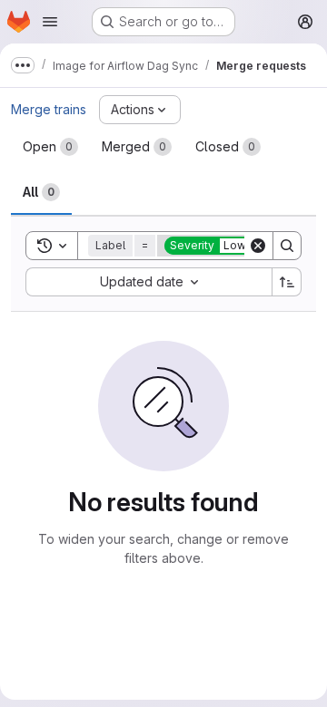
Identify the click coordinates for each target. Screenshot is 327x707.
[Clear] (258, 246)
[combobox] (148, 281)
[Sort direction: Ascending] (287, 281)
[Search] (287, 245)
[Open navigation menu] (49, 21)
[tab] (50, 146)
